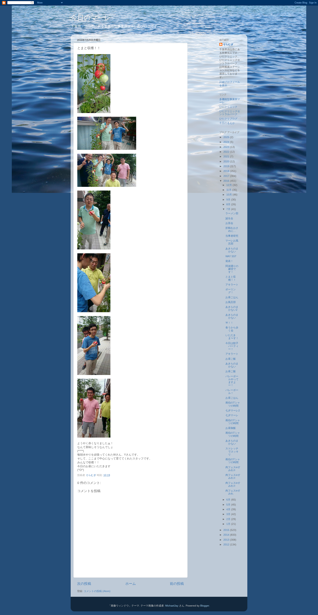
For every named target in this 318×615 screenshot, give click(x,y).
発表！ (229, 261)
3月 (228, 514)
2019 (226, 166)
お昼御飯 (230, 428)
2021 (226, 156)
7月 (228, 209)
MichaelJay (171, 605)
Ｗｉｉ (229, 322)
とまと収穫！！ (230, 278)
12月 (229, 185)
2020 (226, 161)
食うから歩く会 (231, 329)
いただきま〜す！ (232, 337)
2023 (226, 147)
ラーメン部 (231, 213)
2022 (226, 151)
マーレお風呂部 (231, 242)
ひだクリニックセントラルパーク (229, 113)
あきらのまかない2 (231, 308)
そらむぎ (228, 44)
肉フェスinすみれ (232, 492)
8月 (228, 204)
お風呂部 (230, 302)
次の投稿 (84, 584)
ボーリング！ (230, 291)
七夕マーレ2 (232, 410)
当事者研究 (231, 236)
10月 (229, 194)
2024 (226, 142)
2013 (226, 539)
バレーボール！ (231, 391)
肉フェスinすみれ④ (232, 469)
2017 (226, 176)
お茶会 (229, 223)
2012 (226, 544)
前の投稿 (177, 584)
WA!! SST (230, 256)
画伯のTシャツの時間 (232, 404)
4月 (228, 509)
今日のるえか (227, 123)
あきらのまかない (231, 250)
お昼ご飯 (230, 358)
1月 (228, 524)
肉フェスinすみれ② (232, 484)
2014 (226, 534)
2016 (226, 180)
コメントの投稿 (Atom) (97, 591)
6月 (228, 499)
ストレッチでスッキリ (232, 451)
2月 (228, 519)
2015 (226, 530)
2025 (226, 137)
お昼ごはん (231, 297)
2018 (226, 171)
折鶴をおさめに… (231, 229)
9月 (228, 199)
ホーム (130, 584)
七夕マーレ (231, 415)
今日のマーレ (91, 17)
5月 (228, 504)
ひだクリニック (228, 106)
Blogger (204, 605)
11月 (229, 189)
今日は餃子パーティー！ (232, 346)
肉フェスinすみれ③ (232, 476)
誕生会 (229, 218)
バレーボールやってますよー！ (232, 381)
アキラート (231, 284)
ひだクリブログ (228, 118)
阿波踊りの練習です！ (231, 269)
